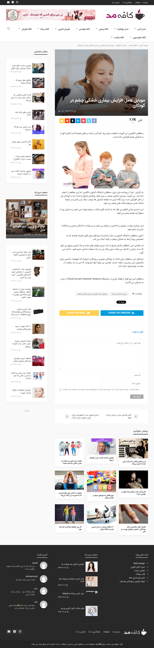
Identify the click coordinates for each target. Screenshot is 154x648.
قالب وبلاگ (140, 574)
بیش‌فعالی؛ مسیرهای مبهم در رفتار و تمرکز (103, 496)
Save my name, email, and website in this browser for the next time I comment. (100, 390)
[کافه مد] (125, 14)
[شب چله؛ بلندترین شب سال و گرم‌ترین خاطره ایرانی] (38, 255)
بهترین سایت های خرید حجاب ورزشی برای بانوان (21, 67)
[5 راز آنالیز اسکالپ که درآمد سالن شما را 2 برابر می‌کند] (133, 448)
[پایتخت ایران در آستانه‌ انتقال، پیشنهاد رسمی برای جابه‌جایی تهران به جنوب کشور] (38, 292)
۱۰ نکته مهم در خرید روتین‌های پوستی (23, 327)
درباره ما (145, 2)
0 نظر (59, 111)
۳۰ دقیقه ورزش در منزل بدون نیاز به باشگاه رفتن (103, 528)
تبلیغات (137, 2)
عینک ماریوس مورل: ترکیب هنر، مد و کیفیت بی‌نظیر (21, 344)
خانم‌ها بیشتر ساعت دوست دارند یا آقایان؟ (22, 158)
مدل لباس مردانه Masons (73, 593)
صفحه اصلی (143, 45)
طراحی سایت (139, 570)
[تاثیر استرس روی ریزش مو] (38, 144)
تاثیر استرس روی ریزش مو (21, 143)
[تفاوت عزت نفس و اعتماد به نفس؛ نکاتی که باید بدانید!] (69, 448)
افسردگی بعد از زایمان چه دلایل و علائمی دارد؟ (133, 493)
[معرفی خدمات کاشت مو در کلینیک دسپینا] (101, 446)
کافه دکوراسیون (139, 37)
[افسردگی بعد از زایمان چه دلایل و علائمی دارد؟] (133, 479)
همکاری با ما (127, 2)
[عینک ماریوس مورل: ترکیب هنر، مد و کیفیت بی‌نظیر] (38, 343)
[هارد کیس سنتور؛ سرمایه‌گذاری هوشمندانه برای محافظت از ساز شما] (38, 312)
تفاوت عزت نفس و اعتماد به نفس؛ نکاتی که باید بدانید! (71, 462)
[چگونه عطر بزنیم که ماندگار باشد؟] (38, 83)
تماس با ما (115, 2)
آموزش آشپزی (64, 29)
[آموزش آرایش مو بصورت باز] (92, 567)
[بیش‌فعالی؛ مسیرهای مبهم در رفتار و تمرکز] (101, 481)
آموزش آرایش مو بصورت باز (73, 564)
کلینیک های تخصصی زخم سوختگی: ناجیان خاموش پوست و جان (133, 529)
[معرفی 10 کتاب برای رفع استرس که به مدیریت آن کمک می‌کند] (69, 480)
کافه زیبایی (103, 29)
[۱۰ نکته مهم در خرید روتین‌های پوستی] (38, 329)
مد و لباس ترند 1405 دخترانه (22, 128)
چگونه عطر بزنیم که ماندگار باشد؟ (23, 81)
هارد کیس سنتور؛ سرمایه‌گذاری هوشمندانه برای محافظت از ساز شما (21, 312)
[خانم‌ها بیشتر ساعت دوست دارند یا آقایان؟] (38, 159)
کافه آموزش (27, 29)
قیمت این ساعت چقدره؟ (25, 579)
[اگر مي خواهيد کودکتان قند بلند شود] (69, 514)
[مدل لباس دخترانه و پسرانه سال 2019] (92, 581)
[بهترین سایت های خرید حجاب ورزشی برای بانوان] (38, 68)
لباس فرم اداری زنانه (137, 578)
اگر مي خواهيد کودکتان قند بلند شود (70, 528)
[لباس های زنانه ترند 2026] (38, 115)
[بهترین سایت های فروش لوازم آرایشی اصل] (26, 218)
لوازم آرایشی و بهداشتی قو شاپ (132, 581)
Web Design (139, 563)
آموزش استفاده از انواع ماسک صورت (21, 391)
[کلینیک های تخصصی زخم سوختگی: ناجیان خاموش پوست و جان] (133, 514)
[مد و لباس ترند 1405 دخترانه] (38, 129)
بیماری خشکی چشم (119, 294)
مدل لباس (141, 29)
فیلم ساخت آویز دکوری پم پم (72, 608)
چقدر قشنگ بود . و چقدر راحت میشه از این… (22, 593)
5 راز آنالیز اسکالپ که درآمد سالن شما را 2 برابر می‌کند (134, 463)
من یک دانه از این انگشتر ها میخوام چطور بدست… (20, 568)
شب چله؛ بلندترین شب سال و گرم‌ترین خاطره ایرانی (21, 255)
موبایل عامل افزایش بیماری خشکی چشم (92, 294)
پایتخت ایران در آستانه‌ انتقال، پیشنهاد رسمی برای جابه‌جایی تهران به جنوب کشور (21, 293)
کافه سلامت (119, 37)
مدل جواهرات (122, 29)
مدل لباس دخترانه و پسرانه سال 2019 (71, 580)
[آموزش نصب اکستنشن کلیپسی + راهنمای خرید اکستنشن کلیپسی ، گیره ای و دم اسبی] (38, 272)
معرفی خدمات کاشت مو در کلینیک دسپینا (101, 459)
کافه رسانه (44, 29)
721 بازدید (27, 234)
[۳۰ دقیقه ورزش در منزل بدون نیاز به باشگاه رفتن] (101, 514)
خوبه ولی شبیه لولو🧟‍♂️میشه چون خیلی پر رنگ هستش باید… (22, 607)
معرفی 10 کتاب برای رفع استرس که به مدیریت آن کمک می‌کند (70, 494)
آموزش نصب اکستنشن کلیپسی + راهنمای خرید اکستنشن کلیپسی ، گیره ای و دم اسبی (21, 273)
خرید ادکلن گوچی (138, 567)
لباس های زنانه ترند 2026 (23, 113)
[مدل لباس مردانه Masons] (92, 592)
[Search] (8, 29)
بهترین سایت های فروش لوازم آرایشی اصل (29, 228)
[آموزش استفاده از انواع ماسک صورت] (38, 393)
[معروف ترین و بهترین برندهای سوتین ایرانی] (38, 361)
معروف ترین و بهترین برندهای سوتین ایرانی (22, 359)
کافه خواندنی (84, 29)
